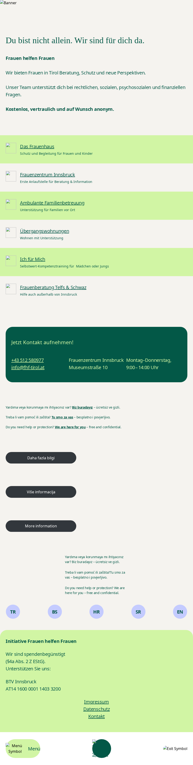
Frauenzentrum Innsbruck (47, 174)
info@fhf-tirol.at (27, 367)
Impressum (96, 702)
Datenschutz (96, 709)
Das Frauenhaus (37, 146)
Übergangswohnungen (44, 231)
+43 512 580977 (27, 360)
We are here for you (70, 427)
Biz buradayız (82, 407)
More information (41, 526)
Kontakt (96, 716)
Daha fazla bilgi (41, 457)
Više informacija (41, 492)
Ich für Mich (32, 259)
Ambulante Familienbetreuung (52, 203)
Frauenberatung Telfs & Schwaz (53, 287)
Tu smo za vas (62, 417)
